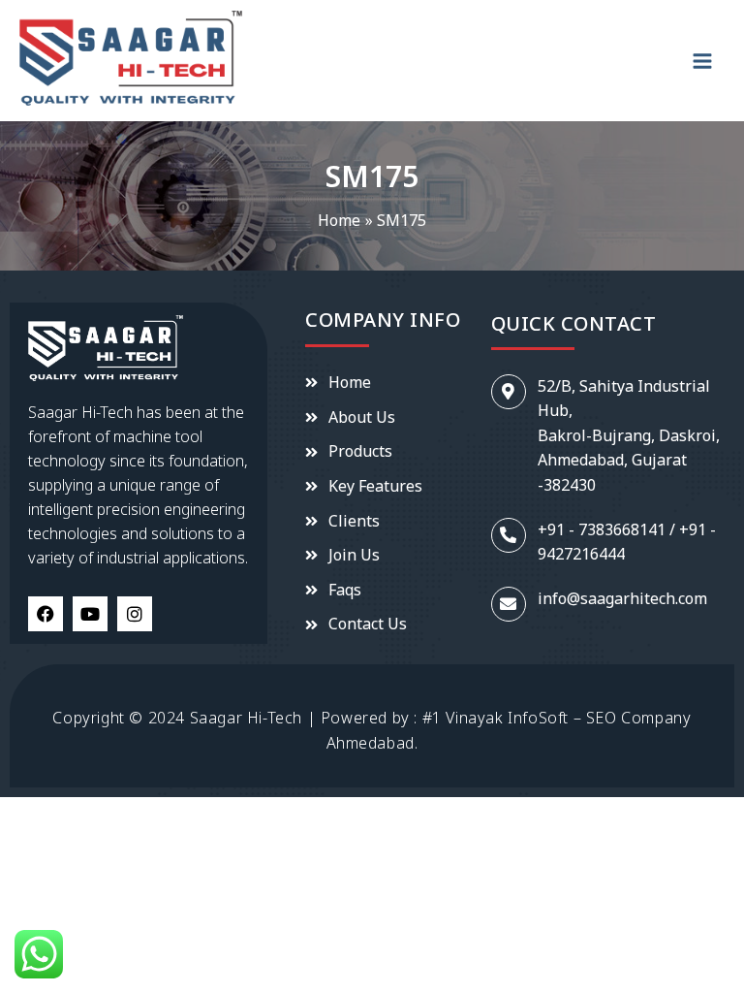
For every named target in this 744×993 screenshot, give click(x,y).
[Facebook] (45, 613)
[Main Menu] (702, 61)
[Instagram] (134, 613)
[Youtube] (90, 613)
